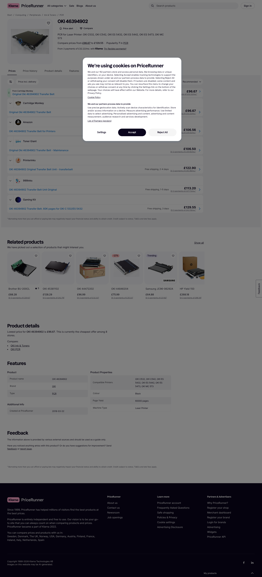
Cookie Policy (94, 97)
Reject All (162, 132)
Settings (101, 132)
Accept (132, 132)
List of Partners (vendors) (99, 121)
